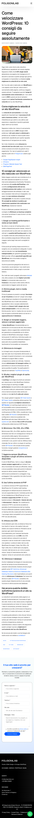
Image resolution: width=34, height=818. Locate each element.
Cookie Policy (15, 812)
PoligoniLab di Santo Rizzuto (11, 805)
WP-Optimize (14, 569)
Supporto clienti (18, 807)
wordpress (6, 648)
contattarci (21, 635)
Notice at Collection (17, 814)
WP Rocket (5, 405)
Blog (24, 768)
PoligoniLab (19, 154)
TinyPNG (17, 370)
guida (4, 640)
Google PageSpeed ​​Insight (11, 160)
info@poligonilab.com (8, 779)
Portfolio (18, 768)
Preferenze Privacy (25, 812)
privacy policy (23, 729)
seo (4, 644)
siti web (11, 644)
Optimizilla (25, 370)
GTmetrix (6, 162)
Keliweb (29, 275)
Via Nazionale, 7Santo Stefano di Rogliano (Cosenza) (9, 792)
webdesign (20, 644)
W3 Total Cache (25, 398)
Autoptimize (23, 448)
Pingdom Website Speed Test (12, 164)
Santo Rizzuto (6, 43)
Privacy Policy (6, 812)
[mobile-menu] (31, 3)
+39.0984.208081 (7, 781)
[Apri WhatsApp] (30, 814)
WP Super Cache (7, 400)
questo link (5, 422)
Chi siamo (5, 768)
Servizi (11, 768)
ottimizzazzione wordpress (18, 640)
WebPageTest (7, 166)
